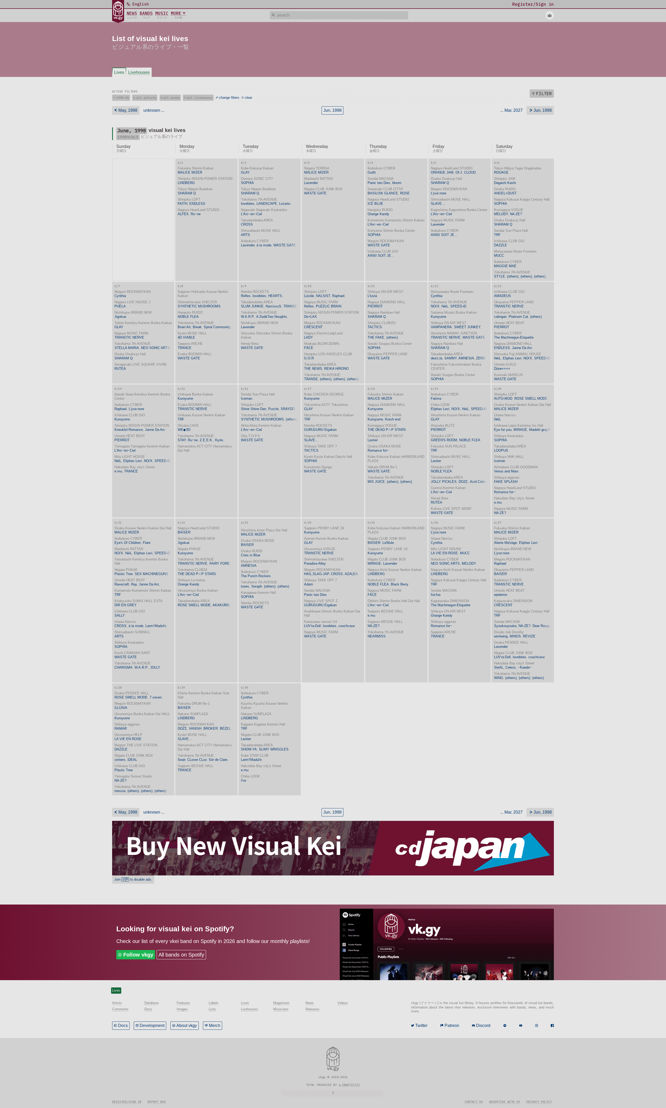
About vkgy (186, 1025)
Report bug (157, 1102)
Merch (214, 1025)
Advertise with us (504, 1102)
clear (248, 98)
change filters (229, 98)
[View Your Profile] (550, 15)
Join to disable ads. (133, 879)
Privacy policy (539, 1102)
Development (152, 1025)
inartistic (351, 1085)
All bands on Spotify (181, 955)
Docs (123, 1025)
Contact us (474, 1102)
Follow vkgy (138, 955)
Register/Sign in (126, 1102)
